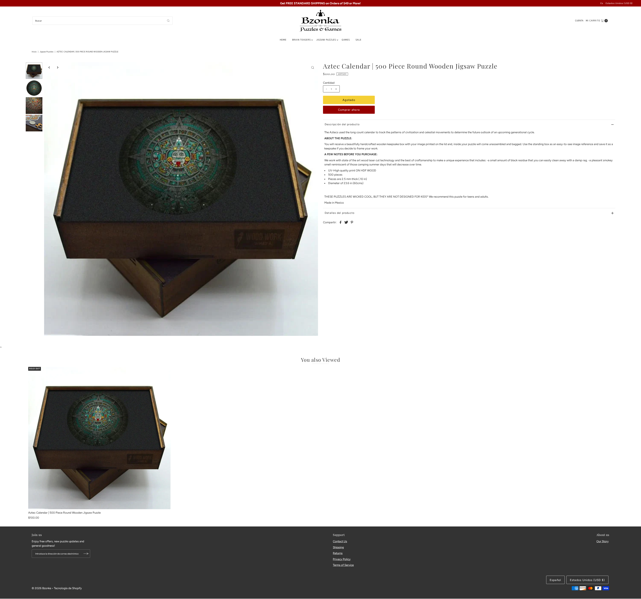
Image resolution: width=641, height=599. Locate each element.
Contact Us (340, 541)
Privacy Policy (342, 559)
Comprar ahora (349, 109)
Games (346, 40)
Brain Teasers (301, 40)
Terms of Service (343, 565)
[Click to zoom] (312, 67)
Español (555, 580)
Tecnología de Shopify (68, 588)
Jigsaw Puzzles (326, 40)
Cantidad (329, 82)
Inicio (34, 52)
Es (601, 3)
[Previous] (49, 67)
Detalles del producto (339, 212)
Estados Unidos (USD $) (619, 3)
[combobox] (102, 21)
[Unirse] (86, 553)
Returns (338, 553)
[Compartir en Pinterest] (351, 222)
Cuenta (579, 20)
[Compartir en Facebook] (340, 222)
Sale (358, 40)
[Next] (57, 67)
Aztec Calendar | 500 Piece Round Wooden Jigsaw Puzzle (64, 512)
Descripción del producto (342, 124)
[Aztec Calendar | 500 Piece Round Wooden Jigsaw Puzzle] (99, 438)
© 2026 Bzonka (41, 588)
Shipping (338, 547)
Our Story (602, 541)
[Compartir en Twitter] (346, 222)
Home (283, 40)
